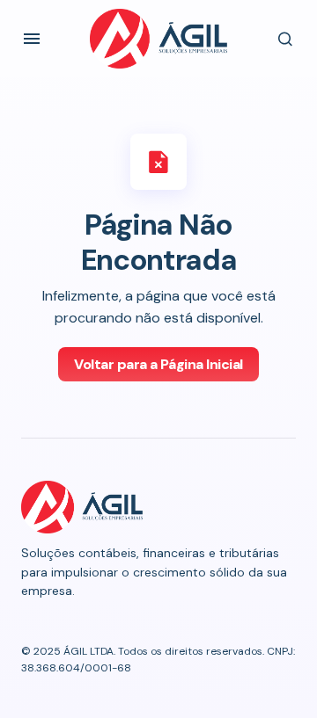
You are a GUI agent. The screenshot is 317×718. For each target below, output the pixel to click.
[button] (31, 38)
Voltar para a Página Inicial (158, 364)
